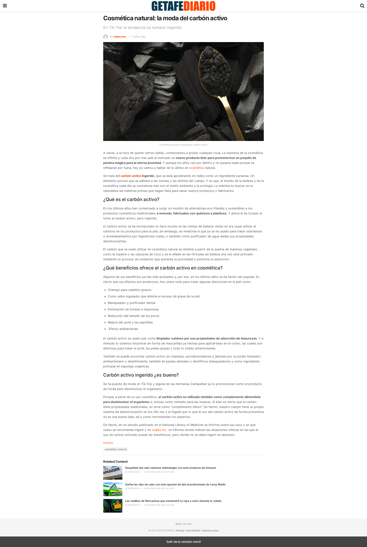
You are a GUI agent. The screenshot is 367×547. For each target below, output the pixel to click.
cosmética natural (116, 449)
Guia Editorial (193, 530)
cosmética (196, 168)
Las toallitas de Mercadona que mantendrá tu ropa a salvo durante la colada (173, 500)
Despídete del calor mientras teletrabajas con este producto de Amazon (170, 467)
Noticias (108, 442)
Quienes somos (210, 530)
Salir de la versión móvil (183, 542)
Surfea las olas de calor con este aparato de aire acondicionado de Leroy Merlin (175, 484)
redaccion (120, 36)
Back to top (184, 524)
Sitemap (180, 530)
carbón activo (130, 176)
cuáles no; (159, 430)
